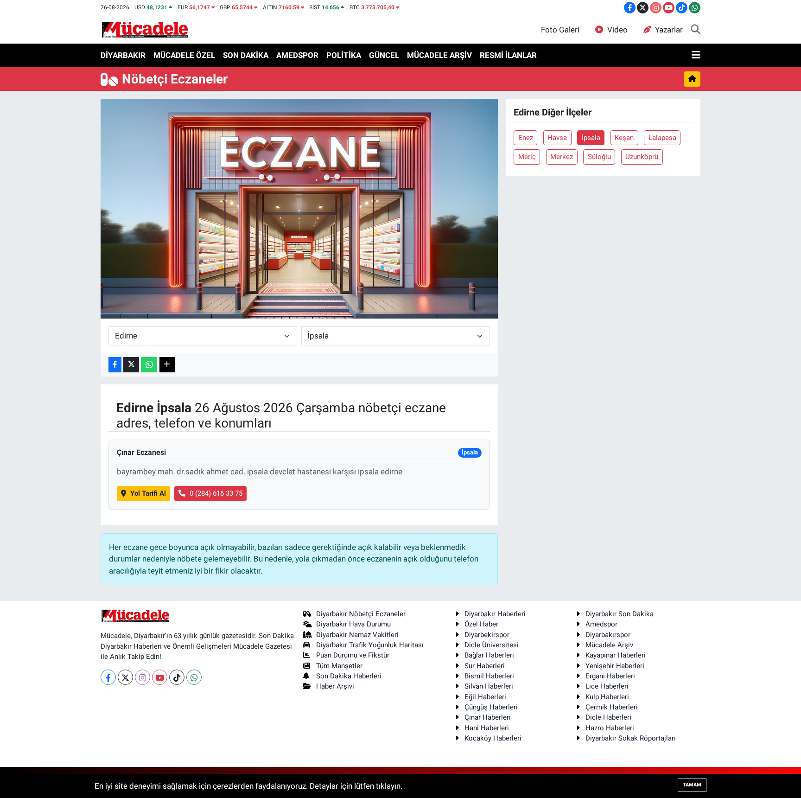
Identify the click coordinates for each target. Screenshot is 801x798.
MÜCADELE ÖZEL (184, 55)
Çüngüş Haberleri (491, 707)
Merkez (561, 157)
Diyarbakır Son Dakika (619, 614)
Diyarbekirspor (486, 635)
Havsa (557, 138)
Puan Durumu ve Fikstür (352, 655)
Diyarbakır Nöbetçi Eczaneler (361, 614)
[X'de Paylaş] (131, 364)
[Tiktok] (176, 677)
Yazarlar (669, 29)
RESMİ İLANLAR (508, 55)
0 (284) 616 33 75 (216, 493)
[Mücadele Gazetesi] (145, 29)
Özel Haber (481, 624)
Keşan (624, 138)
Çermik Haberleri (611, 707)
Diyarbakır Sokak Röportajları (630, 738)
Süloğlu (599, 157)
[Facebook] (108, 677)
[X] (125, 677)
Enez (525, 138)
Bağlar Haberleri (489, 655)
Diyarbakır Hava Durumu (353, 624)
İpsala (591, 138)
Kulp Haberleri (607, 697)
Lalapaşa (662, 138)
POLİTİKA (343, 55)
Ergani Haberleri (610, 676)
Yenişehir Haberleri (614, 666)
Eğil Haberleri (485, 697)
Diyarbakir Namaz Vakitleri (357, 635)
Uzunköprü (641, 157)
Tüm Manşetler (339, 666)
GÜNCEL (384, 55)
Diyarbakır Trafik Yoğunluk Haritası (370, 645)
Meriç (527, 157)
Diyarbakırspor (607, 635)
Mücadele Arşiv (609, 645)
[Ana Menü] (696, 56)
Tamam (692, 785)
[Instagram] (142, 677)
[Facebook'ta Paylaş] (114, 364)
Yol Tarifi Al (148, 493)
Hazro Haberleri (609, 728)
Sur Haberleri (484, 666)
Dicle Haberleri (608, 717)
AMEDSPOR (297, 55)
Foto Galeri (560, 29)
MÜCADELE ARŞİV (439, 55)
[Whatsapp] (194, 677)
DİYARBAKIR (123, 55)
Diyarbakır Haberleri (495, 614)
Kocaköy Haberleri (492, 738)
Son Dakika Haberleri (348, 676)
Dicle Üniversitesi (491, 645)
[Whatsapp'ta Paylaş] (149, 364)
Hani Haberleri (486, 728)
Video (617, 29)
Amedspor (601, 624)
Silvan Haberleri (488, 686)
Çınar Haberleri (487, 717)
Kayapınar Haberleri (615, 655)
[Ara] (695, 30)
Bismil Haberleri (489, 676)
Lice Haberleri (607, 686)
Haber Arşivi (335, 686)
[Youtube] (159, 677)
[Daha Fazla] (167, 364)
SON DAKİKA (245, 55)
